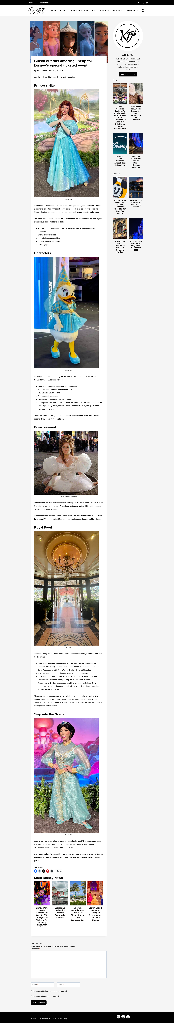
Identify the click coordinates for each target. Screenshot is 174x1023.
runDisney (132, 11)
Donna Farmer (41, 71)
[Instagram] (147, 2)
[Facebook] (138, 2)
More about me (127, 74)
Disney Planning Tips (82, 11)
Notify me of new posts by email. (46, 996)
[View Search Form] (143, 10)
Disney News (58, 11)
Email (61, 985)
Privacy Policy (62, 1019)
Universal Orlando (110, 11)
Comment (35, 949)
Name (35, 985)
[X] (142, 2)
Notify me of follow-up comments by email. (50, 991)
